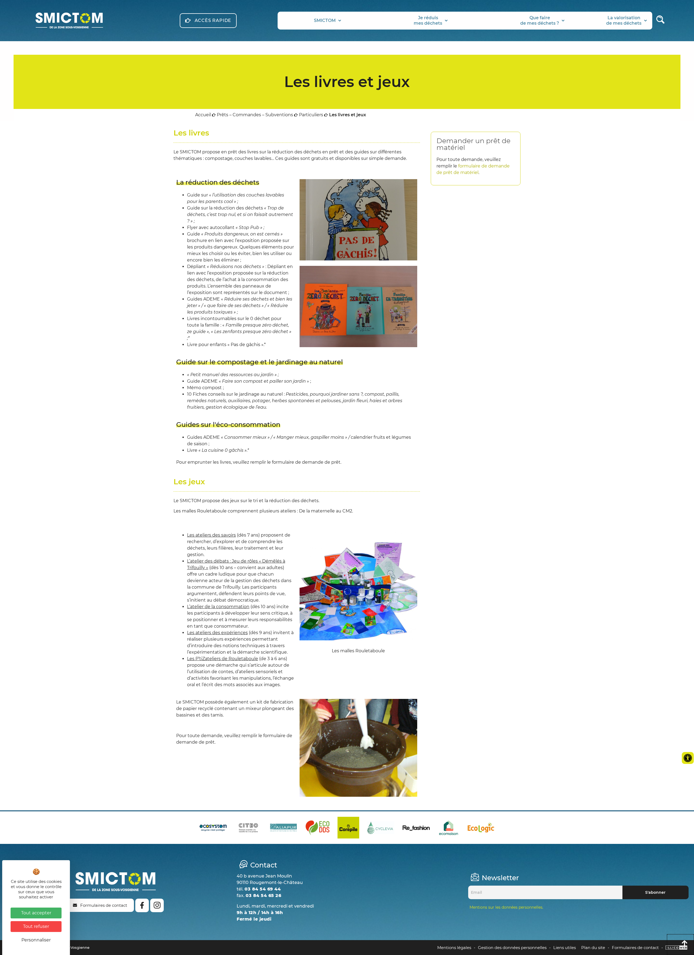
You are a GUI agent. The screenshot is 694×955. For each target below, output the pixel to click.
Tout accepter (36, 912)
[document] (347, 477)
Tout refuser (36, 926)
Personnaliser (36, 940)
